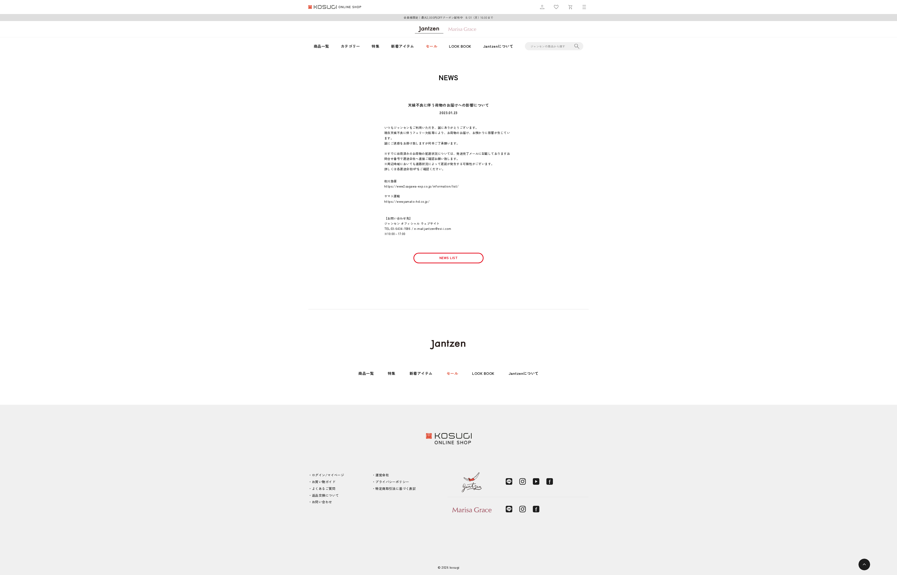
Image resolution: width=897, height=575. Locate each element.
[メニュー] (584, 7)
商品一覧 (321, 46)
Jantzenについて (498, 46)
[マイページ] (542, 7)
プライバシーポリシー (392, 481)
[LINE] (509, 481)
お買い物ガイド (323, 481)
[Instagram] (522, 481)
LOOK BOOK (460, 46)
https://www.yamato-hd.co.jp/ (407, 201)
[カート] (570, 7)
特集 (375, 46)
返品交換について (325, 495)
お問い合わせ (322, 501)
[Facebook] (549, 481)
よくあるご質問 (323, 488)
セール (431, 46)
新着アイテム (402, 46)
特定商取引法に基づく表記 (395, 488)
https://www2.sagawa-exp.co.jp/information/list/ (421, 186)
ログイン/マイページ (328, 475)
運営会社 (382, 475)
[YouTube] (536, 481)
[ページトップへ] (864, 564)
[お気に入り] (556, 7)
